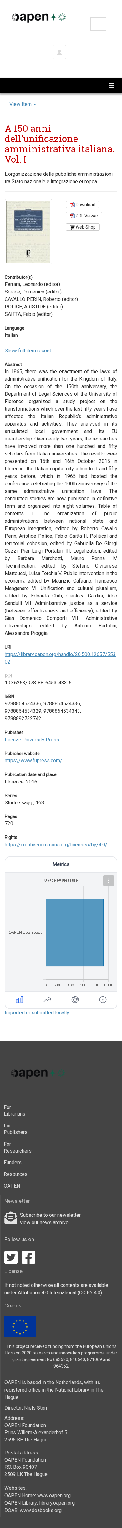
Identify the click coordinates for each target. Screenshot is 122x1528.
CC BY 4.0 (89, 1293)
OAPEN (12, 1186)
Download (85, 204)
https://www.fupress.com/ (33, 761)
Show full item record (28, 351)
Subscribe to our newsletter (50, 1215)
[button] (108, 880)
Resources (15, 1174)
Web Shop (85, 227)
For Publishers (15, 1129)
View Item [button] (21, 104)
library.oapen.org (57, 1503)
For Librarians (14, 1110)
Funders (13, 1162)
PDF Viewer (86, 215)
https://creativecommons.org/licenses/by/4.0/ (56, 845)
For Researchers (15, 1147)
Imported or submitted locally (37, 1013)
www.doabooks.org (41, 1510)
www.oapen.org (54, 1495)
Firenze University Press (32, 740)
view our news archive (44, 1223)
